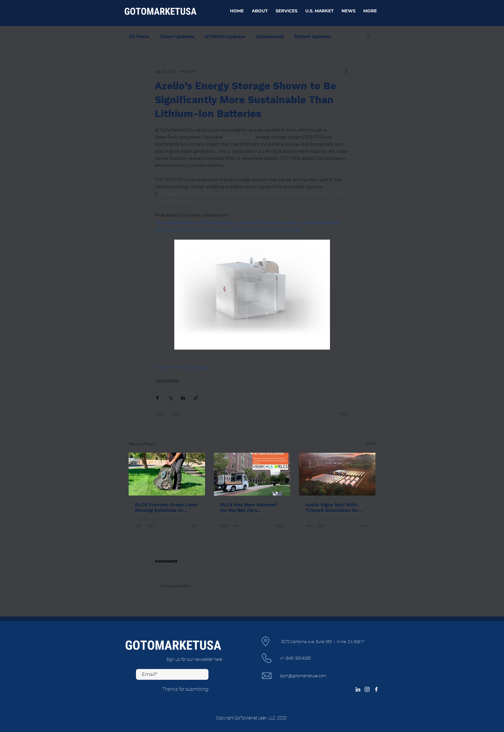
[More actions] (346, 71)
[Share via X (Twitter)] (170, 397)
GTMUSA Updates (225, 36)
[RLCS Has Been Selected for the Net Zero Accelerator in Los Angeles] (252, 474)
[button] (368, 36)
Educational (270, 36)
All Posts (139, 36)
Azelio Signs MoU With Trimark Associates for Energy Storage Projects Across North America (333, 507)
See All (370, 443)
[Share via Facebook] (157, 397)
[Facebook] (376, 689)
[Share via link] (195, 397)
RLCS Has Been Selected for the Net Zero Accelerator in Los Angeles (251, 507)
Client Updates (177, 36)
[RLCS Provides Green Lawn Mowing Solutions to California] (167, 474)
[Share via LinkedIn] (183, 397)
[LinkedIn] (358, 689)
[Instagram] (367, 689)
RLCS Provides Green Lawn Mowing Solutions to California (166, 507)
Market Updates (312, 36)
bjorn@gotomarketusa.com (303, 675)
